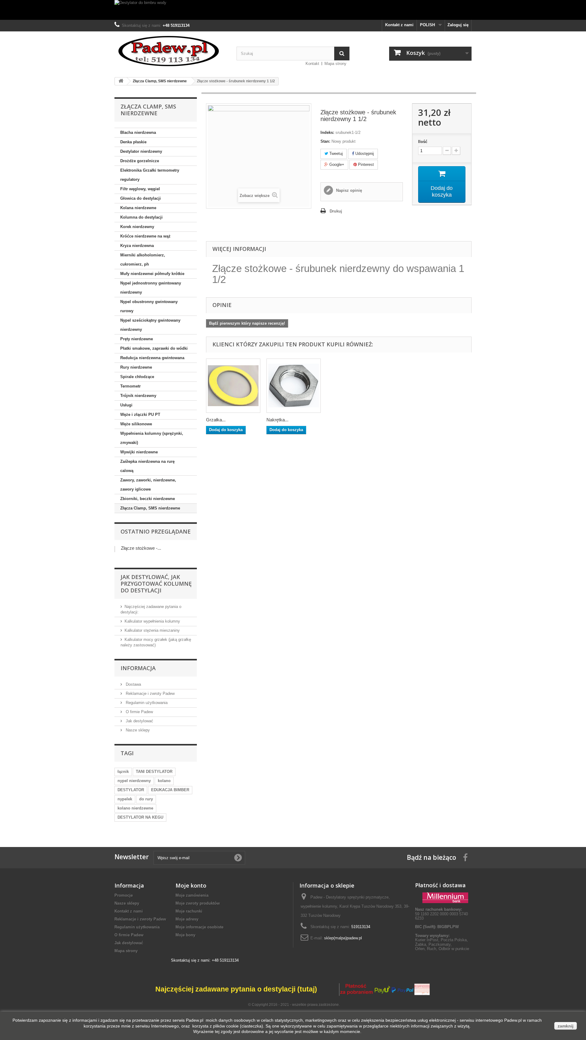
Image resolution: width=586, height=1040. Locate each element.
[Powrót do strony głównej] (121, 81)
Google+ (336, 164)
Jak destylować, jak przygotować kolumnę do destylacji (156, 583)
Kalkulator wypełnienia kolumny (152, 621)
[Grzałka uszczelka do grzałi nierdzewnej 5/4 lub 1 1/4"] (233, 386)
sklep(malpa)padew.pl (343, 938)
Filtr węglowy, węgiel (140, 189)
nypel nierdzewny (134, 780)
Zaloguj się (457, 25)
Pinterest (365, 164)
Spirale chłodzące (137, 376)
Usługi (126, 405)
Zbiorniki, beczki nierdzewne (147, 498)
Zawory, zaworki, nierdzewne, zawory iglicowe (148, 484)
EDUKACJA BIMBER (170, 790)
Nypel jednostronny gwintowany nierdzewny (150, 288)
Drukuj (336, 211)
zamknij (565, 1026)
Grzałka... (216, 419)
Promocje (123, 895)
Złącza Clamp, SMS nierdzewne (150, 508)
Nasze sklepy (137, 730)
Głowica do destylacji (140, 198)
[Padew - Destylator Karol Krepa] (170, 51)
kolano (164, 780)
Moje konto (190, 885)
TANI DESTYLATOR (154, 771)
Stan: (325, 141)
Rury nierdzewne (136, 367)
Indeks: (327, 132)
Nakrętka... (277, 419)
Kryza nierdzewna (137, 245)
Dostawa (133, 684)
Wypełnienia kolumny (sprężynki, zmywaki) (151, 438)
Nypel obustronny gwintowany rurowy (149, 306)
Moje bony (185, 935)
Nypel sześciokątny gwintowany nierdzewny (150, 325)
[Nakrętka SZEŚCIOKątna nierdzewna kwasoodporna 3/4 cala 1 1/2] (293, 386)
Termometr (130, 386)
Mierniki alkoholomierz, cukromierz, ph (142, 259)
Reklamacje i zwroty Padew (150, 693)
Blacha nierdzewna (138, 132)
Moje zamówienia (191, 895)
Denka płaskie (133, 142)
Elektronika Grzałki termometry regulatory (149, 175)
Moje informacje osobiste (199, 927)
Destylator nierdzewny (141, 151)
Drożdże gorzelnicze (139, 161)
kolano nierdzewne (135, 808)
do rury (146, 799)
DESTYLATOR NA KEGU (140, 817)
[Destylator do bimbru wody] (293, 10)
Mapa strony (335, 63)
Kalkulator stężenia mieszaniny (152, 630)
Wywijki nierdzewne (139, 452)
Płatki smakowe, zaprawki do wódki (154, 348)
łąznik (123, 771)
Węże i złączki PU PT (140, 414)
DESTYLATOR (131, 790)
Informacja (138, 668)
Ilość (422, 141)
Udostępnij (364, 153)
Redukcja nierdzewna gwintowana (152, 358)
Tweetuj (335, 153)
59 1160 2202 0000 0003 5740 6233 (441, 913)
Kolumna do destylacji (141, 217)
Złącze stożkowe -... (141, 548)
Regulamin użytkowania (146, 702)
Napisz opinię (348, 190)
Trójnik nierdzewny (138, 395)
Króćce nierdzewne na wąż (145, 236)
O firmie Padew (139, 711)
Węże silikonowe (136, 424)
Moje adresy (186, 919)
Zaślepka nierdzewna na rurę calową (147, 466)
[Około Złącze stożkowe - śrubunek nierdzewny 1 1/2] (114, 549)
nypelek (125, 799)
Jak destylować (139, 721)
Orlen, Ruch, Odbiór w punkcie (442, 948)
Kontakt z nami (399, 25)
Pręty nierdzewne (136, 339)
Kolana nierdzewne (138, 207)
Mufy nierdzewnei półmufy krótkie (152, 273)
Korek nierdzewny (137, 226)
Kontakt (312, 63)
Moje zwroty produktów (197, 903)
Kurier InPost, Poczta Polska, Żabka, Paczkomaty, (441, 942)
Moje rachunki (188, 911)
